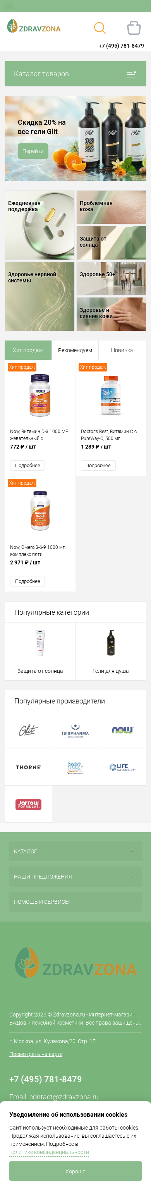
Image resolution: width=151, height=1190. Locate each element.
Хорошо (75, 1171)
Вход (10, 46)
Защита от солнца (40, 671)
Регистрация (34, 46)
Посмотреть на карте (35, 1054)
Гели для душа (111, 671)
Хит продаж (28, 350)
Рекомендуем (75, 350)
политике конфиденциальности (49, 1152)
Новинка (122, 350)
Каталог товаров (41, 74)
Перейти (33, 156)
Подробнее (27, 465)
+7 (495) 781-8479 (121, 46)
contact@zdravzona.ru (64, 1097)
